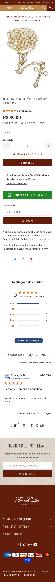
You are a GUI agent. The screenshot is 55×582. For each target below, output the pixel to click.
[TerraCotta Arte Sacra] (27, 8)
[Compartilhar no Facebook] (23, 259)
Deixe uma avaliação (29, 340)
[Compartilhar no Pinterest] (31, 259)
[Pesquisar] (44, 8)
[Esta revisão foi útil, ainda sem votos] (42, 413)
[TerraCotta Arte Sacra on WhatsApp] (30, 545)
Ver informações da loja (16, 183)
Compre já (27, 162)
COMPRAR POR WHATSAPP (30, 195)
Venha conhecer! (42, 2)
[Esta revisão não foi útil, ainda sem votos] (47, 413)
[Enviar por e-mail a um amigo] (39, 259)
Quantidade (8, 140)
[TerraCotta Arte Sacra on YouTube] (35, 545)
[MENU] (1, 8)
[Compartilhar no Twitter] (15, 259)
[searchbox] (15, 354)
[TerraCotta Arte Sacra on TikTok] (24, 545)
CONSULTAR (27, 221)
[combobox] (35, 362)
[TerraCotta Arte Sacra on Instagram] (19, 545)
